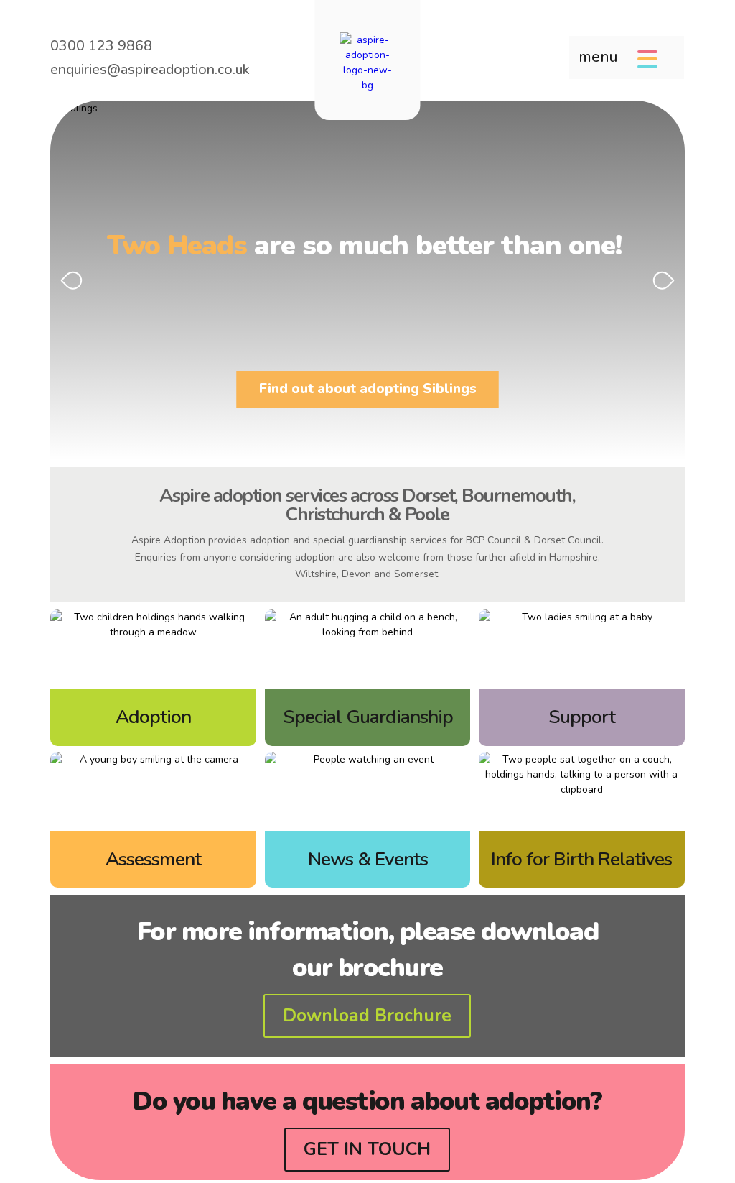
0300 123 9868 (101, 45)
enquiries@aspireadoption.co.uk (150, 69)
